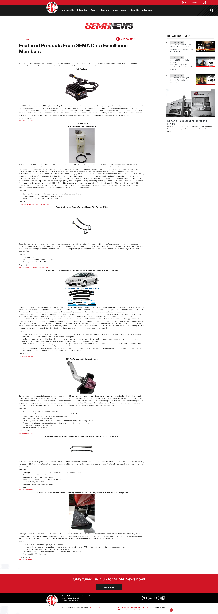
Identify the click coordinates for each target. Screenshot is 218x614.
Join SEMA (192, 2)
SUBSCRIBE (109, 587)
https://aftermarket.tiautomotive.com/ (34, 204)
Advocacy (147, 10)
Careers (129, 610)
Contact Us (135, 607)
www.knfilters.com (26, 433)
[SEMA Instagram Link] (162, 598)
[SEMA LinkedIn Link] (150, 598)
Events (94, 10)
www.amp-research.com (29, 559)
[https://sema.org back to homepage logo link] (213, 10)
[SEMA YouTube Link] (156, 598)
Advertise (146, 607)
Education (82, 10)
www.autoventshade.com (29, 489)
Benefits (135, 10)
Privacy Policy (94, 607)
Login (211, 2)
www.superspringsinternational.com (33, 267)
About (124, 10)
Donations (138, 610)
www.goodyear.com (27, 356)
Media (121, 610)
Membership (68, 10)
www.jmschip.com (26, 120)
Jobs (115, 10)
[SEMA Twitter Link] (144, 598)
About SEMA (123, 607)
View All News (127, 39)
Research (105, 10)
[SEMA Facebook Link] (138, 598)
